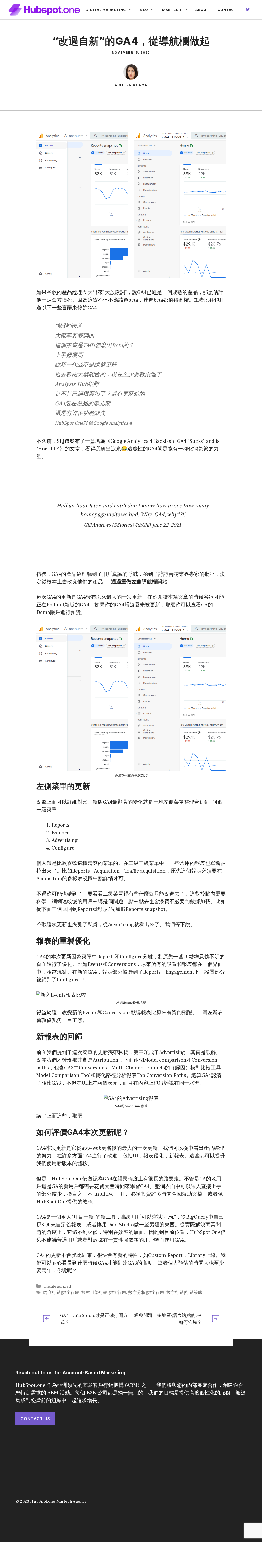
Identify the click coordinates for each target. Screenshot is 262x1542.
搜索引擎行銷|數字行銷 (103, 1292)
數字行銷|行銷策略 (184, 1292)
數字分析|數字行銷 (146, 1292)
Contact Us (35, 1418)
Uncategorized (57, 1286)
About (202, 10)
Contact (227, 10)
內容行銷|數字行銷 (61, 1292)
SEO (144, 10)
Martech (171, 10)
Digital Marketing (106, 10)
